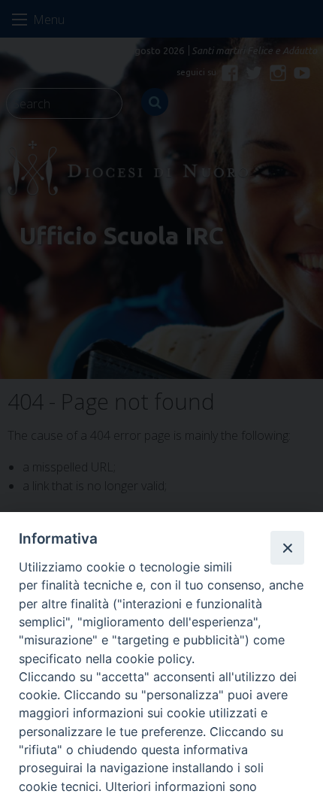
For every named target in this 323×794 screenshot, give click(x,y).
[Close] (286, 547)
